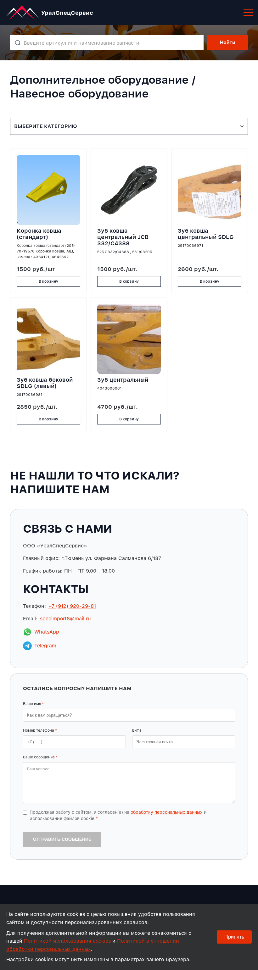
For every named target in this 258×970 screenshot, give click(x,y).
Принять (234, 937)
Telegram (45, 646)
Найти (227, 42)
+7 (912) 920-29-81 (72, 606)
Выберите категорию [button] (45, 126)
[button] (248, 12)
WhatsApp (46, 632)
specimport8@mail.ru (65, 619)
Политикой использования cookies (67, 941)
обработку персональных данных (167, 812)
